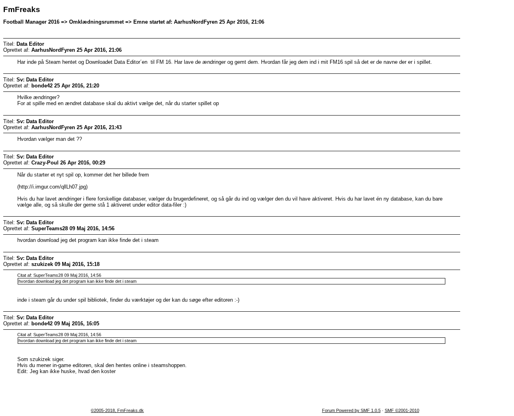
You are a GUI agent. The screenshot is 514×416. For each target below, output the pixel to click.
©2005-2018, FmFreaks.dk (117, 410)
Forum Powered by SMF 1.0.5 (351, 410)
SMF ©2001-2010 (402, 410)
